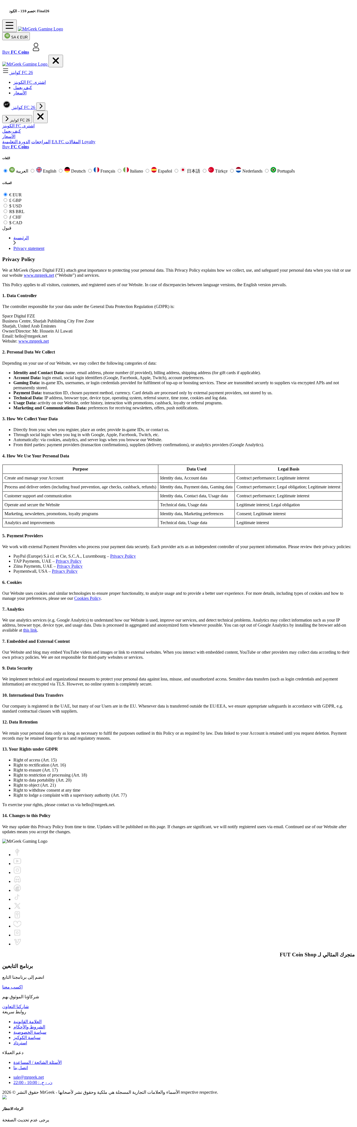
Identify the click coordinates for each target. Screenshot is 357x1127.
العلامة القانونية (27, 1021)
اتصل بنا (20, 1067)
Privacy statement (28, 248)
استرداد (20, 1042)
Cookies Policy (87, 598)
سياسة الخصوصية (29, 1032)
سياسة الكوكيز (26, 1037)
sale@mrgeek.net (28, 1077)
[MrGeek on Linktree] (17, 854)
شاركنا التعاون (15, 1006)
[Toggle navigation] (9, 26)
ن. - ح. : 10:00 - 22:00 (32, 1082)
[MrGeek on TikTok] (17, 899)
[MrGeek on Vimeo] (17, 944)
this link (30, 630)
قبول (6, 228)
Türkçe (221, 171)
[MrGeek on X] (17, 908)
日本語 (193, 171)
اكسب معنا (12, 987)
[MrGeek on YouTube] (17, 863)
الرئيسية (21, 237)
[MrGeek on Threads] (17, 890)
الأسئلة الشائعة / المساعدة (37, 1062)
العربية (22, 171)
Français (107, 171)
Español (165, 171)
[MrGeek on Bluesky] (17, 926)
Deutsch (78, 171)
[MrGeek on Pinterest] (17, 917)
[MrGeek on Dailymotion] (17, 935)
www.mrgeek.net (39, 275)
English (49, 171)
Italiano (136, 171)
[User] (36, 52)
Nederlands (252, 171)
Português (285, 171)
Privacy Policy (123, 556)
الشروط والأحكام (29, 1027)
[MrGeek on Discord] (17, 881)
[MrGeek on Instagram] (17, 872)
